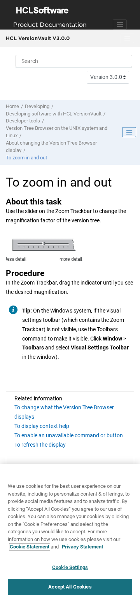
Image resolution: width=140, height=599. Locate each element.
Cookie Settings (70, 567)
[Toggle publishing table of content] (129, 132)
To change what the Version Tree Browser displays (64, 412)
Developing (37, 106)
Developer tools (23, 121)
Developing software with (54, 114)
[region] (70, 531)
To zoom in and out (26, 158)
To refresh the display (40, 445)
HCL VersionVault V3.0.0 (38, 38)
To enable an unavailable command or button (68, 435)
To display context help (41, 426)
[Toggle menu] (127, 38)
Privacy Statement (82, 547)
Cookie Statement (29, 547)
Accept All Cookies (69, 587)
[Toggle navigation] (120, 24)
